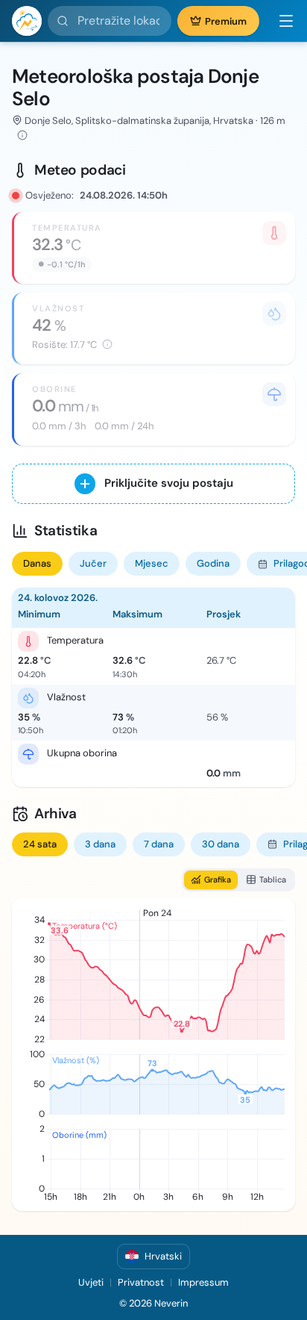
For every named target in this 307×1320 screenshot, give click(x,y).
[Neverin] (27, 20)
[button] (280, 21)
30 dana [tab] (220, 844)
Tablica (272, 879)
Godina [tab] (213, 563)
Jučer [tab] (93, 563)
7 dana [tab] (159, 844)
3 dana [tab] (100, 844)
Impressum (203, 1282)
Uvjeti (91, 1282)
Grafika (217, 879)
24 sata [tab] (40, 844)
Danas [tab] (37, 563)
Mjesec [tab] (151, 563)
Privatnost (141, 1282)
